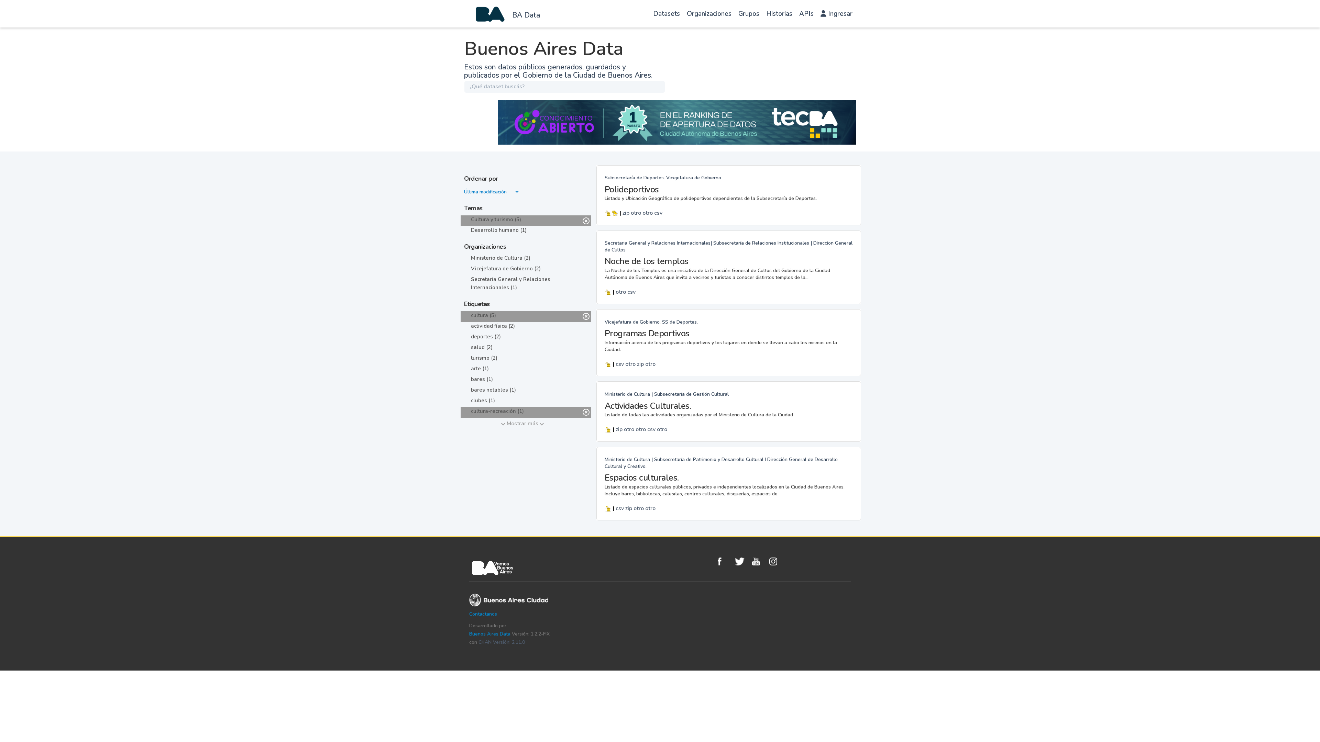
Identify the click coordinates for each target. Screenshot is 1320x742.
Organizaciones (709, 13)
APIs (806, 13)
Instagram (776, 561)
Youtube (759, 561)
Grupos (748, 13)
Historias (779, 13)
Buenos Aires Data (489, 634)
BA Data (526, 15)
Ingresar (839, 13)
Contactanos (483, 614)
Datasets (666, 13)
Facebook (725, 561)
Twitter (742, 561)
